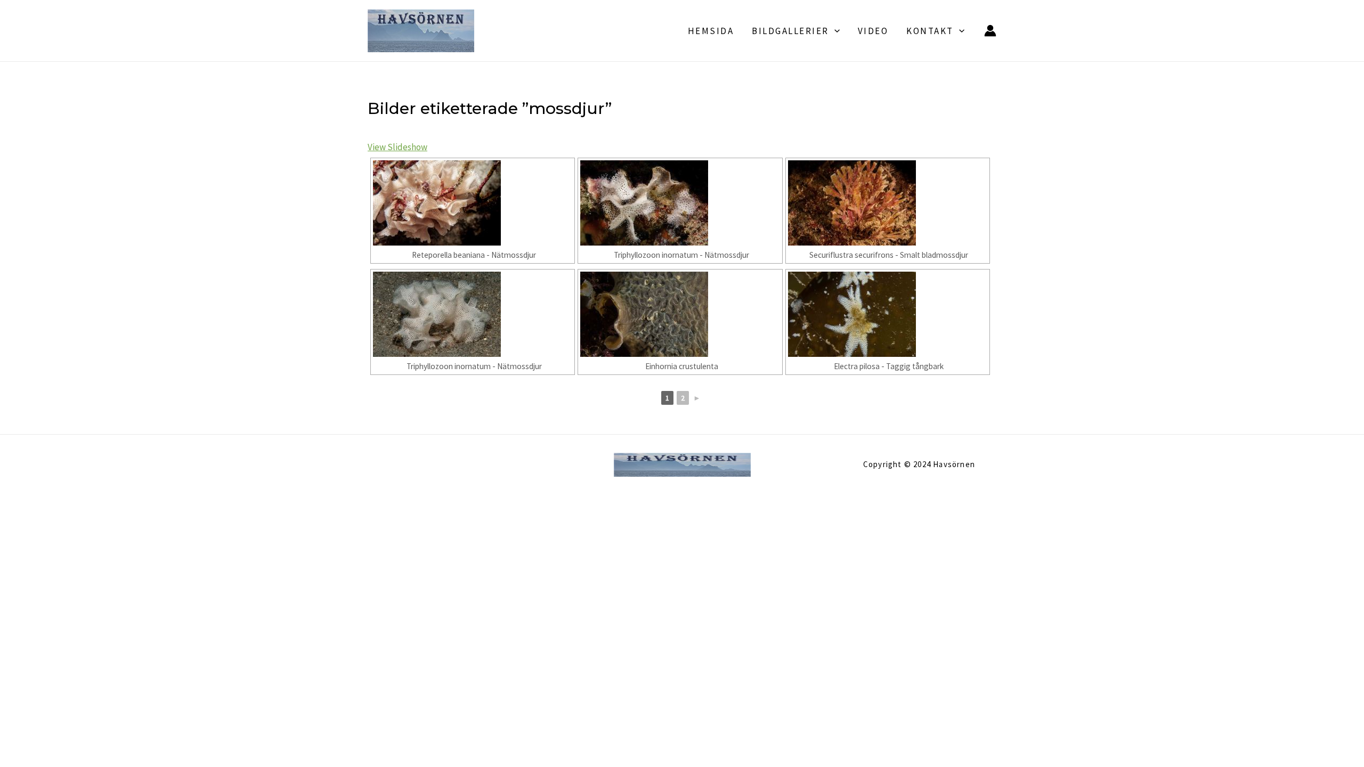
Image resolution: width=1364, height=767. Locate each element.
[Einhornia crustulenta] (680, 314)
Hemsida (711, 31)
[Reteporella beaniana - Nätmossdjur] (472, 203)
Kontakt (930, 31)
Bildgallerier (790, 31)
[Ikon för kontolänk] (990, 31)
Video (873, 31)
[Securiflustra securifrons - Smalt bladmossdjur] (887, 203)
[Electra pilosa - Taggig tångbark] (887, 314)
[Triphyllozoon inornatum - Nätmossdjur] (680, 203)
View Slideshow (397, 147)
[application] (834, 31)
